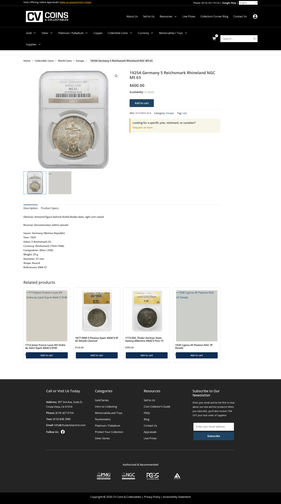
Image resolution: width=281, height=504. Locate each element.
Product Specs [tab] (50, 208)
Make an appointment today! (75, 2)
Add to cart (142, 103)
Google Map (229, 2)
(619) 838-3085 (62, 419)
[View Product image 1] (34, 182)
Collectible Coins (44, 60)
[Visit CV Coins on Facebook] (62, 432)
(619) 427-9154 (64, 413)
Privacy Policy (152, 497)
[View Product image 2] (60, 182)
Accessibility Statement (177, 497)
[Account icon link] (255, 16)
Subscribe (213, 436)
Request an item (143, 127)
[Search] (254, 38)
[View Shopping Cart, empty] (214, 39)
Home (26, 60)
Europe (80, 60)
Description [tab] (30, 208)
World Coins (65, 60)
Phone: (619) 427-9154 (206, 2)
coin (184, 113)
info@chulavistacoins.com (69, 425)
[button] (174, 16)
